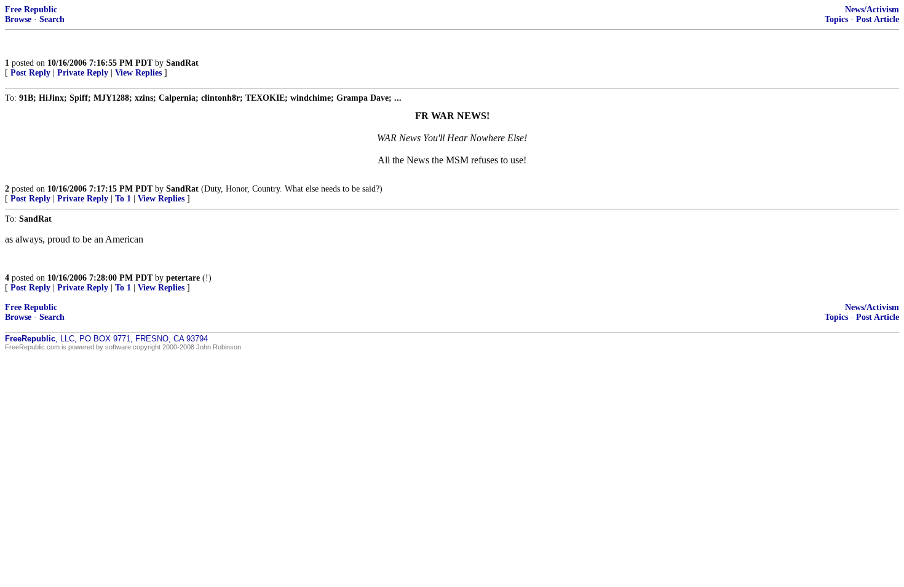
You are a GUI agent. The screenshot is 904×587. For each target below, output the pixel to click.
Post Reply (30, 72)
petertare (183, 277)
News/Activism (872, 9)
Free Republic (31, 9)
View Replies (138, 72)
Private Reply (82, 72)
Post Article (877, 19)
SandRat (182, 63)
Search (52, 19)
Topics (836, 19)
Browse (18, 19)
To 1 (123, 198)
